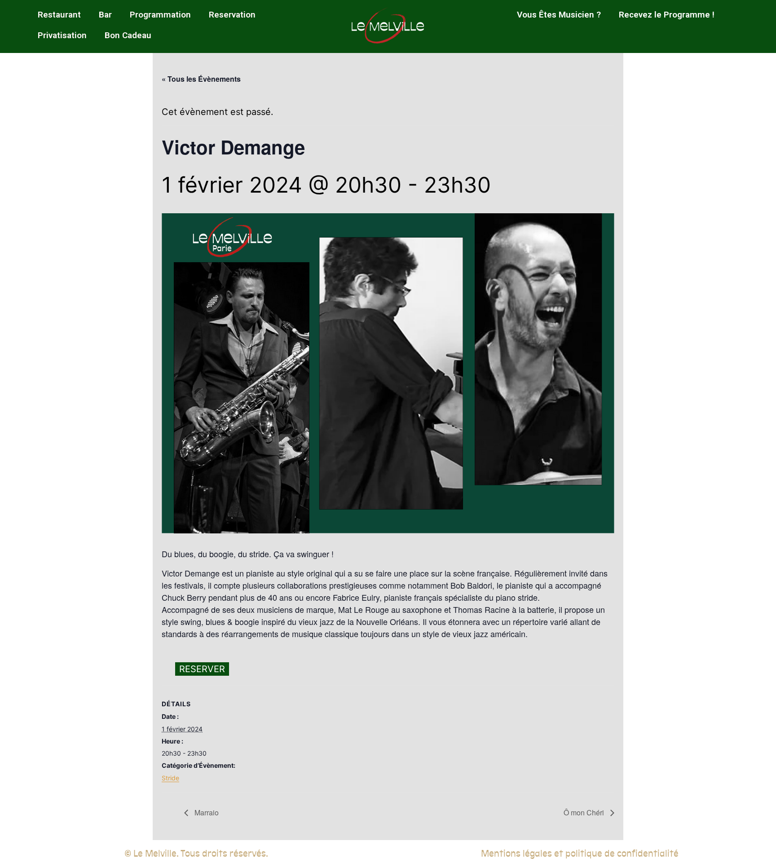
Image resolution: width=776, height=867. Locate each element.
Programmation (160, 14)
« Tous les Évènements (201, 79)
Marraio (206, 812)
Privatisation (62, 35)
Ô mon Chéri (585, 812)
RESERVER (202, 669)
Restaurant (59, 14)
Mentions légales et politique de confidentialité (580, 853)
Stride (170, 778)
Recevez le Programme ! (666, 14)
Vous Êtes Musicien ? (559, 14)
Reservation (232, 14)
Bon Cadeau (128, 35)
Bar (105, 14)
